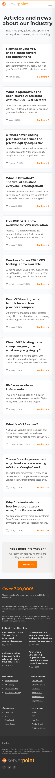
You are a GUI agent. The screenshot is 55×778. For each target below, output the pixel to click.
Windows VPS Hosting (13, 693)
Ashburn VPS (37, 693)
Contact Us (27, 564)
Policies (5, 743)
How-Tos (35, 720)
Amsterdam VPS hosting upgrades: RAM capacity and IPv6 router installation (38, 657)
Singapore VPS (37, 701)
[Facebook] (4, 767)
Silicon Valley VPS (38, 685)
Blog (6, 716)
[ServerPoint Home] (15, 4)
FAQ (33, 716)
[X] (9, 767)
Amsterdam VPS (38, 696)
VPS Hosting (9, 685)
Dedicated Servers (11, 681)
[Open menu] (50, 4)
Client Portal (9, 720)
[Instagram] (14, 767)
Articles (34, 712)
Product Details (37, 724)
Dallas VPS (36, 689)
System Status (10, 724)
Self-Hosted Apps (38, 728)
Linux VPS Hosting (11, 689)
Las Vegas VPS (37, 681)
